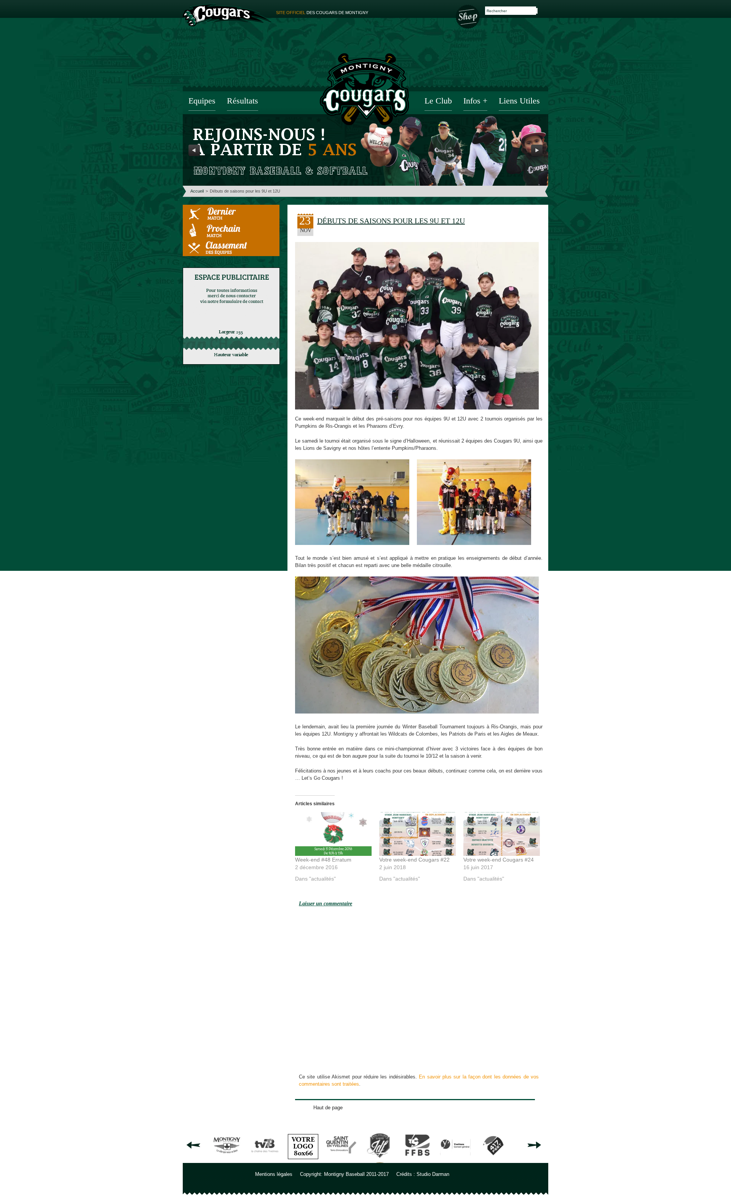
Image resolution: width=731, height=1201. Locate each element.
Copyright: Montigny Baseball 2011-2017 (344, 1174)
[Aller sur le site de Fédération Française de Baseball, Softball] (417, 1160)
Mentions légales (273, 1174)
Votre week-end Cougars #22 (414, 860)
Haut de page (328, 1107)
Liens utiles (519, 101)
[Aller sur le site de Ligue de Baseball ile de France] (379, 1160)
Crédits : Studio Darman (422, 1174)
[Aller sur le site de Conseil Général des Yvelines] (455, 1160)
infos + (475, 101)
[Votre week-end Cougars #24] (501, 834)
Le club (438, 101)
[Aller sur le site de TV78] (265, 1160)
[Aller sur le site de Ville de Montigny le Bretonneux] (227, 1160)
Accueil (197, 191)
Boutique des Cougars (468, 16)
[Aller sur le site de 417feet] (493, 1160)
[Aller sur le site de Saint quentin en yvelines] (341, 1160)
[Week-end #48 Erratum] (333, 834)
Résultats (242, 101)
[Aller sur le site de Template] (303, 1160)
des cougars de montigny (322, 12)
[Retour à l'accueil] (364, 90)
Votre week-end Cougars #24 (498, 860)
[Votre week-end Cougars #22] (417, 834)
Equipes (201, 101)
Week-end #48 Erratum (323, 860)
